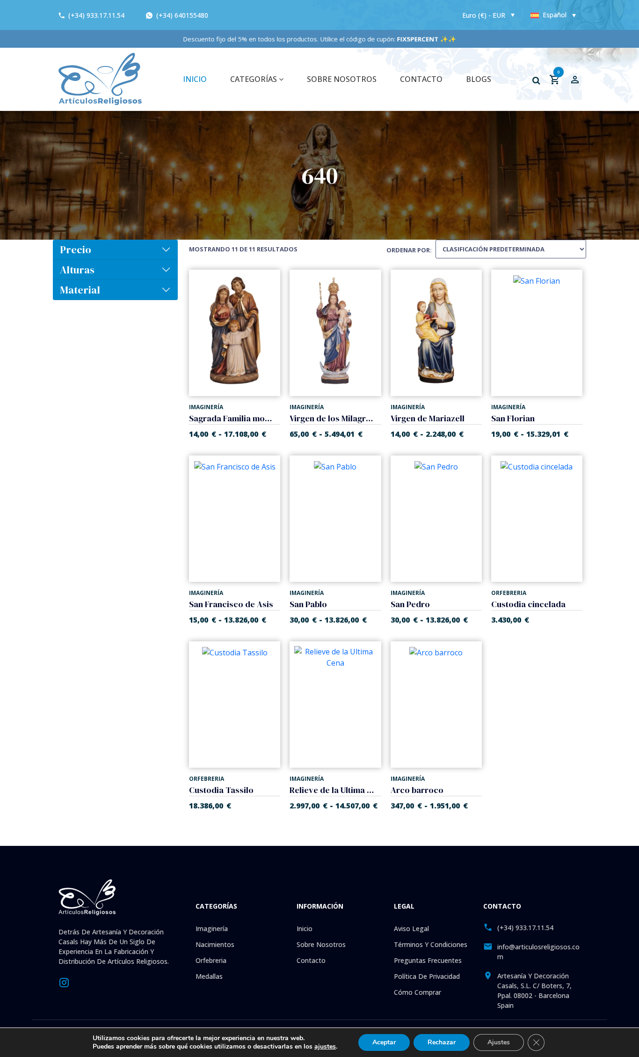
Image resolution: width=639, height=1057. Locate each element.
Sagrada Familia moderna (231, 418)
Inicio (304, 928)
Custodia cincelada (528, 604)
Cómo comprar (417, 992)
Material (80, 290)
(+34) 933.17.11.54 (96, 15)
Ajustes (498, 1042)
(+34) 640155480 (181, 15)
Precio (75, 249)
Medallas (209, 976)
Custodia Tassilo (221, 790)
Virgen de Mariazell (428, 418)
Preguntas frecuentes (428, 960)
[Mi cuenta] (575, 79)
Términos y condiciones (430, 944)
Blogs (478, 79)
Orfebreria (211, 960)
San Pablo (308, 604)
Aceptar (384, 1042)
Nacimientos (215, 944)
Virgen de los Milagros (332, 418)
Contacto (421, 79)
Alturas (77, 270)
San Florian (513, 418)
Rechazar (442, 1042)
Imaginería (212, 928)
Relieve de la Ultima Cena (332, 790)
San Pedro (410, 604)
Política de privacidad (427, 976)
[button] (536, 80)
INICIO (195, 79)
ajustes (325, 1046)
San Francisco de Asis (231, 604)
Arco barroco (417, 790)
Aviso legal (411, 928)
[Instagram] (64, 981)
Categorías (254, 79)
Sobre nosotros (342, 79)
